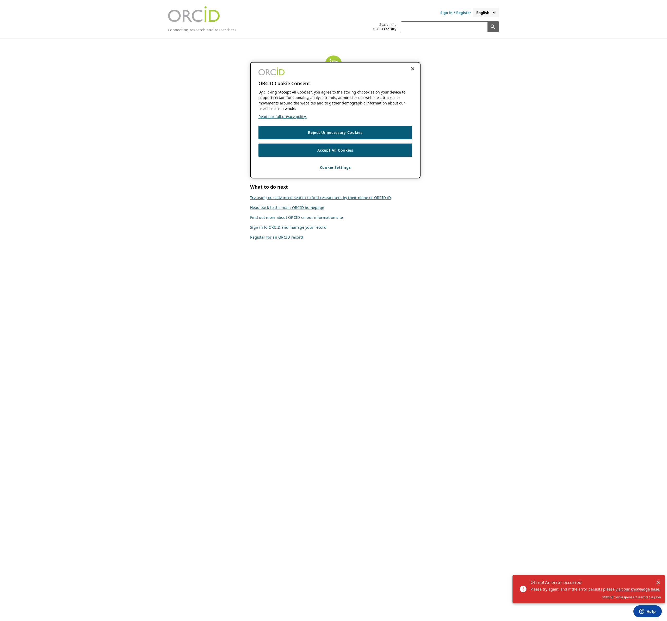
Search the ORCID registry (384, 26)
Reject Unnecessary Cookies (335, 132)
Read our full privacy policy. (282, 116)
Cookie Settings (335, 167)
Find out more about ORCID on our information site (296, 217)
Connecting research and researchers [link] (202, 29)
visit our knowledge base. (638, 589)
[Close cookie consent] (412, 68)
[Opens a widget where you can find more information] (647, 611)
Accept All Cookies (335, 150)
